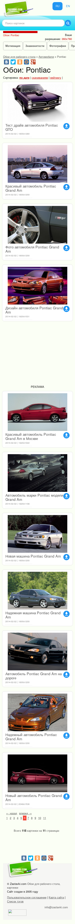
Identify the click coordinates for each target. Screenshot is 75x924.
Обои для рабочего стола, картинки (33, 886)
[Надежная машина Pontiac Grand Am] (37, 590)
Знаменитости (34, 46)
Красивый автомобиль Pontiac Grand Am (30, 188)
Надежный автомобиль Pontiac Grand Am (31, 736)
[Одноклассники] (19, 61)
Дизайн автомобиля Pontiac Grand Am (34, 310)
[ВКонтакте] (6, 61)
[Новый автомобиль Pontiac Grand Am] (37, 773)
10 (39, 818)
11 (44, 818)
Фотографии (57, 46)
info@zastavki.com (56, 907)
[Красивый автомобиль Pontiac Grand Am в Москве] (37, 412)
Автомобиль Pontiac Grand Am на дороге (33, 675)
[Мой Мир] (26, 61)
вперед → (25, 813)
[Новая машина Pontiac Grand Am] (37, 534)
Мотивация (12, 46)
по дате (24, 78)
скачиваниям (40, 78)
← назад (11, 813)
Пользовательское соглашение (26, 897)
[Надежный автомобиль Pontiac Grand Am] (37, 712)
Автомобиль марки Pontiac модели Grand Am (34, 497)
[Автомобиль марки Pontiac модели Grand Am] (37, 473)
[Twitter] (13, 61)
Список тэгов (15, 901)
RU (57, 6)
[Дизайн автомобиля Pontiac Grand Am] (37, 286)
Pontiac (61, 57)
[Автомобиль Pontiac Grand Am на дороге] (37, 651)
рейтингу (55, 78)
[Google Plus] (33, 61)
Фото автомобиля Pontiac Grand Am (32, 249)
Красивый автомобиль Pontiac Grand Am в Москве (30, 436)
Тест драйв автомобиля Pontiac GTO (31, 127)
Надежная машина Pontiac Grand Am (33, 614)
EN (68, 6)
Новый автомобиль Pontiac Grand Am (33, 797)
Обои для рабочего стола (19, 57)
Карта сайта (56, 897)
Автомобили (46, 57)
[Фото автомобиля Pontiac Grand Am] (37, 225)
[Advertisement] (37, 354)
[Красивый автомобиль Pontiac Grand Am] (37, 164)
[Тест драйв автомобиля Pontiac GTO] (37, 103)
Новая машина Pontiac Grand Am (33, 556)
